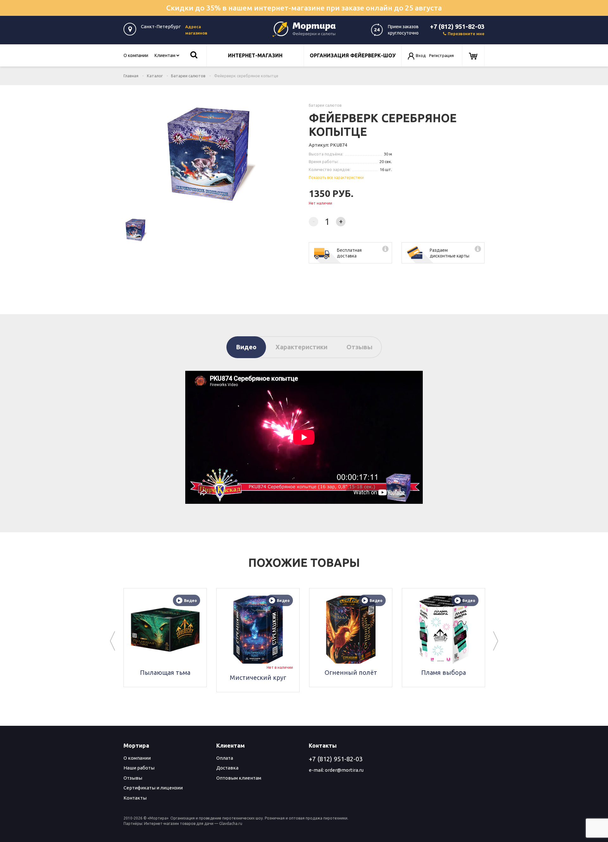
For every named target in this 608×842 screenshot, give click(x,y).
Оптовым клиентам (238, 778)
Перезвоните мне (466, 33)
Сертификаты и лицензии (153, 787)
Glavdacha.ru (230, 823)
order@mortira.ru (344, 770)
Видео (246, 347)
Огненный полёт (313, 672)
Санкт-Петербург (161, 26)
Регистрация (441, 55)
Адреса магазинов (196, 29)
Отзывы (359, 347)
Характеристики (301, 347)
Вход (421, 55)
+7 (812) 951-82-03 (457, 26)
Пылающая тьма (127, 672)
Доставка (227, 767)
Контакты (135, 798)
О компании (136, 55)
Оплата (224, 758)
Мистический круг (220, 677)
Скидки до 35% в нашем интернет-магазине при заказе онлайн (304, 8)
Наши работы (139, 767)
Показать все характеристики (336, 177)
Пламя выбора (405, 672)
